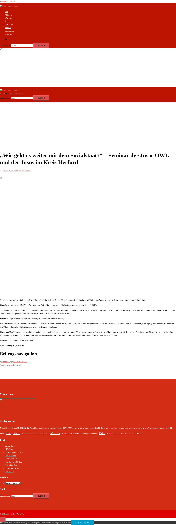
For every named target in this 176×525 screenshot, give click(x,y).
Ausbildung (22, 427)
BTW (64, 428)
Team (7, 21)
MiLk (63, 433)
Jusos (23, 433)
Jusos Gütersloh (11, 465)
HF (171, 427)
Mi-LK (55, 433)
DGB (73, 428)
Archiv (2, 483)
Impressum (9, 34)
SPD (107, 433)
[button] (4, 39)
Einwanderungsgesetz (88, 428)
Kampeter (28, 433)
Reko (102, 433)
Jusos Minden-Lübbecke (14, 452)
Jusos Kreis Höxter (12, 468)
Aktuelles (8, 15)
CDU (70, 428)
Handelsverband (154, 428)
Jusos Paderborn (11, 459)
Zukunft (133, 433)
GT (148, 428)
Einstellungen (82, 523)
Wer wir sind (9, 18)
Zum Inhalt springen (7, 1)
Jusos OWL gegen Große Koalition (14, 362)
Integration (13, 433)
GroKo (143, 428)
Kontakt (8, 28)
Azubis (51, 428)
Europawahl (107, 428)
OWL (78, 433)
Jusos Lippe (9, 472)
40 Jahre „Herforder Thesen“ (11, 365)
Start (6, 12)
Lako (40, 433)
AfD (8, 428)
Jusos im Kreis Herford (13, 462)
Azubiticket (57, 428)
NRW (74, 433)
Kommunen (35, 433)
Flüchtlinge (121, 428)
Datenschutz (9, 31)
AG (11, 428)
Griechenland (136, 428)
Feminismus (114, 428)
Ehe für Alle (78, 428)
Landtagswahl (46, 433)
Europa (99, 427)
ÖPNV (138, 433)
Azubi (47, 428)
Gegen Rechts (128, 428)
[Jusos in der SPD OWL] (10, 6)
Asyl (14, 428)
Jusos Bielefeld (10, 456)
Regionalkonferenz (91, 433)
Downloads (9, 24)
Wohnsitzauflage (125, 433)
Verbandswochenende (115, 433)
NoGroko (68, 433)
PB (83, 433)
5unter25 (3, 428)
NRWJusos (9, 449)
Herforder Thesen (165, 428)
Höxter (2, 433)
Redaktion (5, 171)
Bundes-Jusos (10, 446)
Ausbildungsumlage (37, 428)
